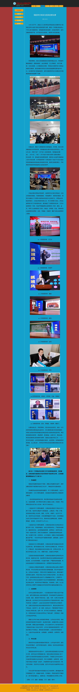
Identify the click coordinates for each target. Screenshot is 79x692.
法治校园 (47, 6)
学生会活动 (19, 17)
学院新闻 (19, 10)
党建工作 (52, 6)
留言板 (61, 6)
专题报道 (19, 13)
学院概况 (38, 6)
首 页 (33, 6)
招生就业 (56, 6)
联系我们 (19, 23)
